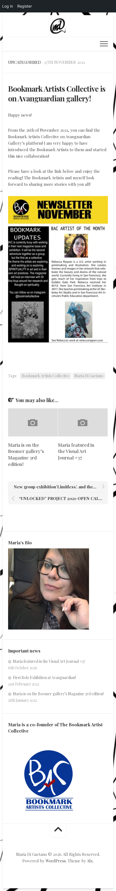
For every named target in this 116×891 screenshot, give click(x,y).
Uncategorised (24, 62)
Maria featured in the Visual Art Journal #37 (76, 451)
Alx (90, 860)
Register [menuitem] (24, 6)
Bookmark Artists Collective (45, 375)
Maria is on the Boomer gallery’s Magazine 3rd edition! (26, 454)
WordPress (56, 860)
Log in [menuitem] (7, 6)
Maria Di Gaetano (88, 375)
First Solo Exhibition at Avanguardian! (44, 677)
